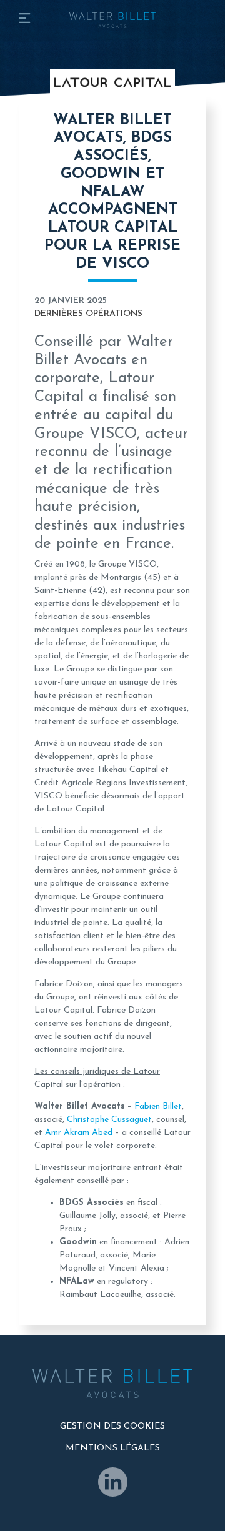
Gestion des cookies (112, 1426)
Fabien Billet (158, 1106)
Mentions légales (113, 1448)
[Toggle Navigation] (24, 19)
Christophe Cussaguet (109, 1119)
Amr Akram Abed (78, 1132)
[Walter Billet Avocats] (112, 14)
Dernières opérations (88, 314)
